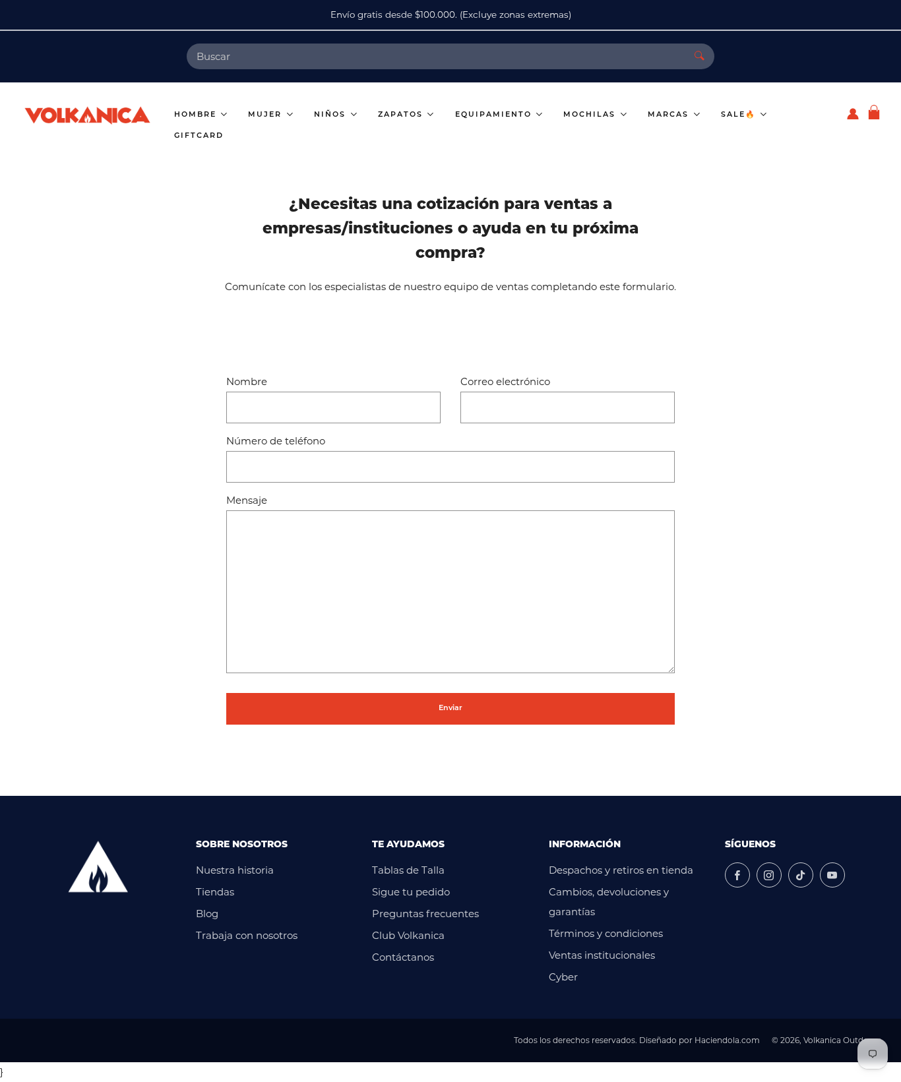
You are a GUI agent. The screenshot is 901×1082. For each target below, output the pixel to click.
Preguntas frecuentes (425, 913)
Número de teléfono (275, 441)
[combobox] (436, 56)
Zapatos (402, 115)
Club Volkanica (408, 935)
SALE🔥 (740, 115)
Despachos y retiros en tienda (621, 870)
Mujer (266, 115)
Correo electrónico (505, 381)
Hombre (197, 115)
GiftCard (199, 136)
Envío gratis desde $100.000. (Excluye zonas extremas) (450, 14)
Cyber (563, 977)
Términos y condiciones (606, 933)
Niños (331, 115)
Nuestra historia (235, 870)
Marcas (670, 115)
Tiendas (215, 892)
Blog (207, 913)
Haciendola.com (727, 1040)
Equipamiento (495, 115)
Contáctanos (403, 957)
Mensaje (246, 500)
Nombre (246, 381)
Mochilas (591, 115)
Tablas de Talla (408, 870)
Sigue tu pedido (411, 892)
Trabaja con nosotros (246, 935)
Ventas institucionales (602, 955)
